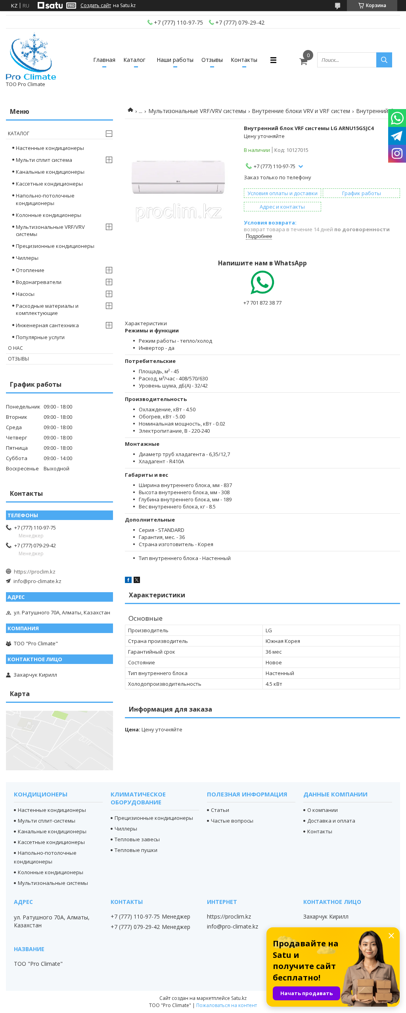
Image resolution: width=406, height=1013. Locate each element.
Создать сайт (95, 5)
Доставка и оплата (331, 820)
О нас (15, 348)
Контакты (244, 59)
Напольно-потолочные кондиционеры (45, 199)
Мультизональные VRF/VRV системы (197, 111)
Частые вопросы (232, 820)
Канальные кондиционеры (50, 171)
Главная (104, 59)
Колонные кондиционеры (48, 215)
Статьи (220, 809)
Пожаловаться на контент (226, 1005)
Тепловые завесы (137, 839)
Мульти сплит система (44, 159)
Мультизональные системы (53, 882)
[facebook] (128, 581)
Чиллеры (27, 257)
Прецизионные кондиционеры (55, 245)
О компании (322, 809)
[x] (137, 581)
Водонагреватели (38, 282)
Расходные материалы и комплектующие (47, 309)
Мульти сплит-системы (46, 820)
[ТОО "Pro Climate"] (31, 56)
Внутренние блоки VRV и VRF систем (301, 111)
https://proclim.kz (35, 571)
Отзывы (212, 59)
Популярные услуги (40, 337)
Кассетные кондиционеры (49, 183)
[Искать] (384, 59)
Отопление (30, 270)
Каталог (134, 59)
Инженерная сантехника (47, 325)
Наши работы (175, 59)
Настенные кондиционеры (50, 148)
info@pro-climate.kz (37, 581)
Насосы (25, 293)
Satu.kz (239, 998)
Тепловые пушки (136, 850)
